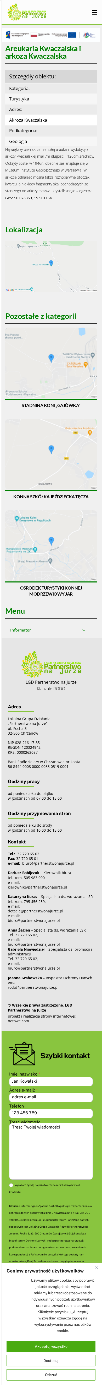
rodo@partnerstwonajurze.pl (33, 987)
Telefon (16, 1106)
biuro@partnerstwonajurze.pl (34, 920)
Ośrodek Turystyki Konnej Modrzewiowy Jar (51, 590)
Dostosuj (51, 1361)
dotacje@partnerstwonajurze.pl (35, 910)
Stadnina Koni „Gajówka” (51, 405)
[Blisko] (96, 1267)
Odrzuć (51, 1375)
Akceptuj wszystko (51, 1346)
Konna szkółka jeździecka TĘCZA (51, 496)
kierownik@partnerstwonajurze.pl (37, 887)
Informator (20, 630)
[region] (51, 1324)
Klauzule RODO (51, 689)
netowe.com (18, 1020)
